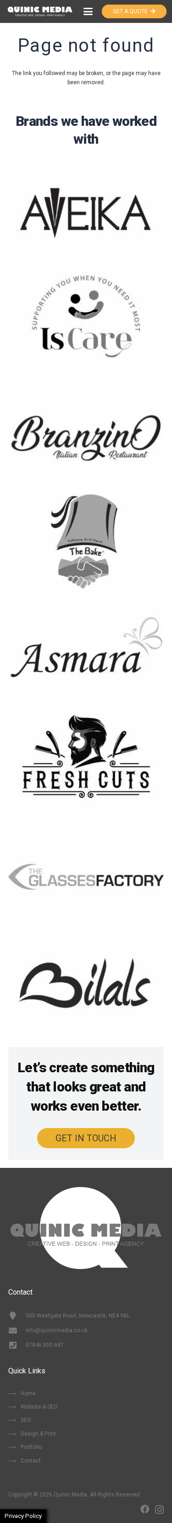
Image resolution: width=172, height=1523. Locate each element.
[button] (88, 11)
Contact (31, 1461)
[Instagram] (159, 1510)
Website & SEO (39, 1407)
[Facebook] (145, 1509)
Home (28, 1393)
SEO (26, 1420)
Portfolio (31, 1447)
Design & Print (38, 1434)
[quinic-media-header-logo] (40, 11)
